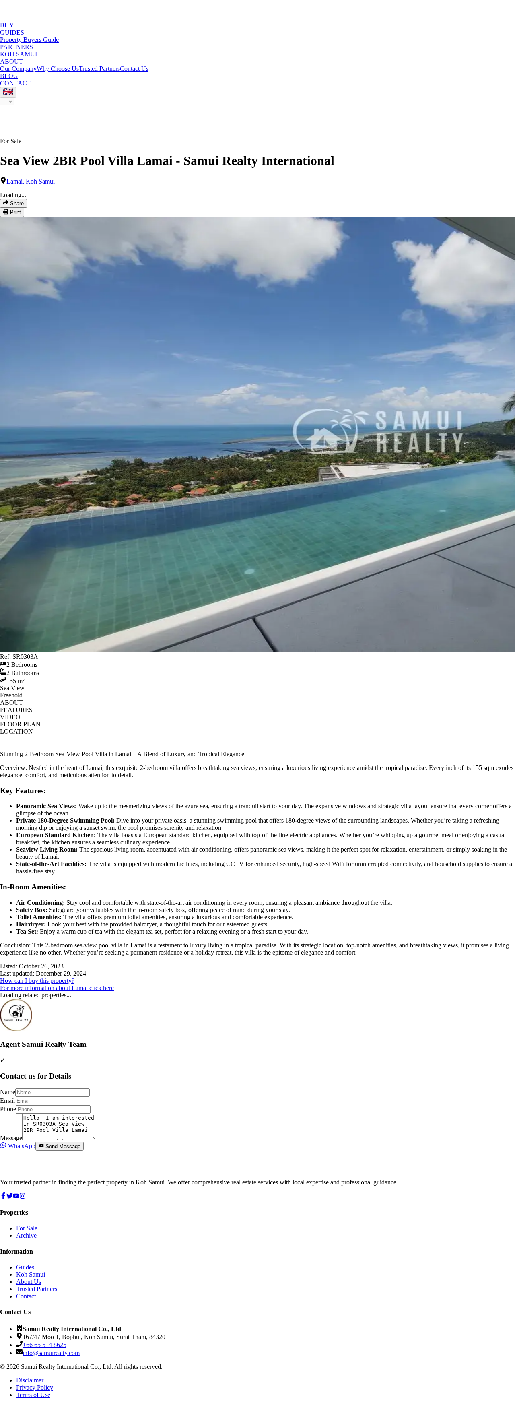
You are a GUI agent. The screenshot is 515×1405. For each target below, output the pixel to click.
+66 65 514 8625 (44, 1344)
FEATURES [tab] (16, 709)
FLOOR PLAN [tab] (20, 724)
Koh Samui (30, 1274)
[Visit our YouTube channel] (16, 1196)
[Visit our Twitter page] (9, 1196)
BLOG (9, 75)
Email (7, 1100)
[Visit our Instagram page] (22, 1196)
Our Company (18, 68)
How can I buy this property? (37, 980)
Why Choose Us (58, 68)
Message (11, 1138)
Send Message (62, 1146)
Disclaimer (29, 1380)
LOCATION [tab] (16, 731)
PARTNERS (16, 46)
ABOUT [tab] (11, 702)
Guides (25, 1267)
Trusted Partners (99, 68)
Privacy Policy (34, 1387)
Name (7, 1092)
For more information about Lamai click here (57, 987)
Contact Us (134, 68)
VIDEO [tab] (10, 717)
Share (16, 203)
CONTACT (15, 83)
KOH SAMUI (18, 54)
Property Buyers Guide (29, 39)
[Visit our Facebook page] (3, 1196)
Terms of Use (33, 1394)
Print (14, 213)
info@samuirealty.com (51, 1352)
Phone (8, 1109)
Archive (26, 1235)
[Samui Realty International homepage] (30, 1168)
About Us (28, 1281)
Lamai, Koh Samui (30, 181)
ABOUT (11, 61)
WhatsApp (20, 1146)
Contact (26, 1296)
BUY (7, 25)
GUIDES (12, 32)
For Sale (26, 1228)
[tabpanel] (257, 871)
